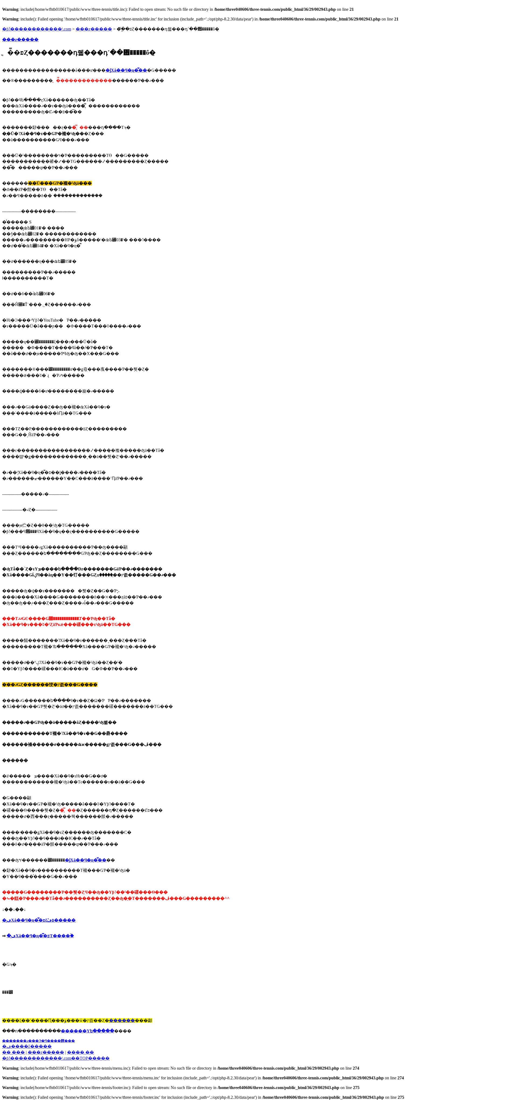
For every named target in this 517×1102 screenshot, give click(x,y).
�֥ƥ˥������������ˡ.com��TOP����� (56, 1058)
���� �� (80, 1052)
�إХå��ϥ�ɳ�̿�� (126, 70)
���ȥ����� (94, 29)
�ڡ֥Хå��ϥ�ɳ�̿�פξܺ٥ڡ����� (39, 920)
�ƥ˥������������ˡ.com (36, 29)
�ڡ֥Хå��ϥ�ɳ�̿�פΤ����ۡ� (40, 936)
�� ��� (13, 1052)
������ (122, 1020)
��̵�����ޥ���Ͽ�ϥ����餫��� (38, 1041)
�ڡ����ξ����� (27, 1046)
